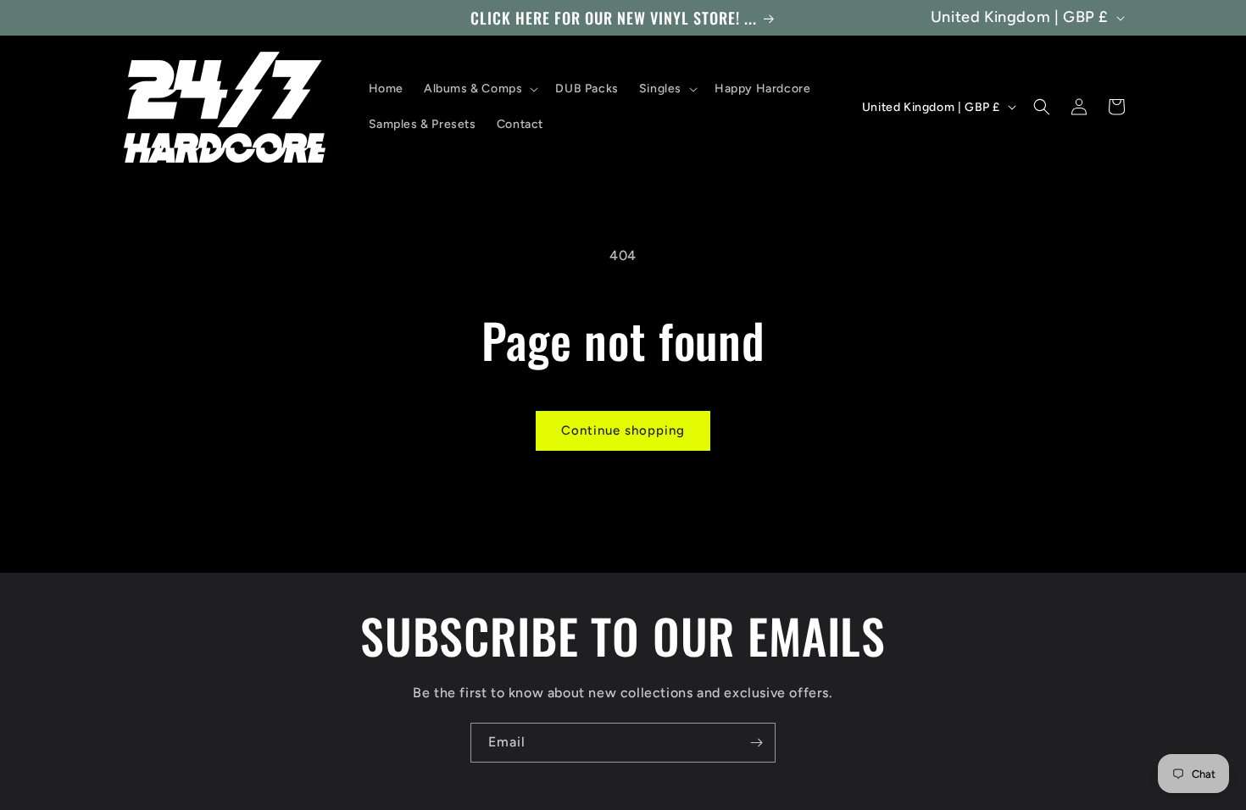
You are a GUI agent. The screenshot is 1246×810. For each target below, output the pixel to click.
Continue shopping (623, 430)
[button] (479, 89)
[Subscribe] (756, 743)
